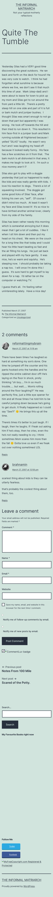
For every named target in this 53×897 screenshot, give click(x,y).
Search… (6, 707)
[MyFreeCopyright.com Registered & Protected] (26, 863)
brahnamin (19, 464)
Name (6, 558)
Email (5, 573)
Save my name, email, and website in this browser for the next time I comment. (25, 606)
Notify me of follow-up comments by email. (26, 619)
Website (6, 589)
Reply (5, 454)
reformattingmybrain (26, 343)
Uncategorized (24, 317)
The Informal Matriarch (15, 314)
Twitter (12, 846)
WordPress (29, 886)
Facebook (13, 855)
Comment (8, 527)
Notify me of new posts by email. (20, 631)
